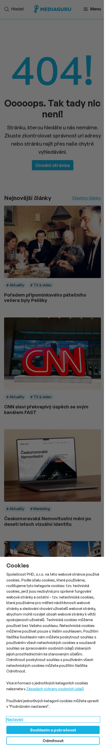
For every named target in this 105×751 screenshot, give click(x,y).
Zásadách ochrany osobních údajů (55, 689)
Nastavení (14, 719)
